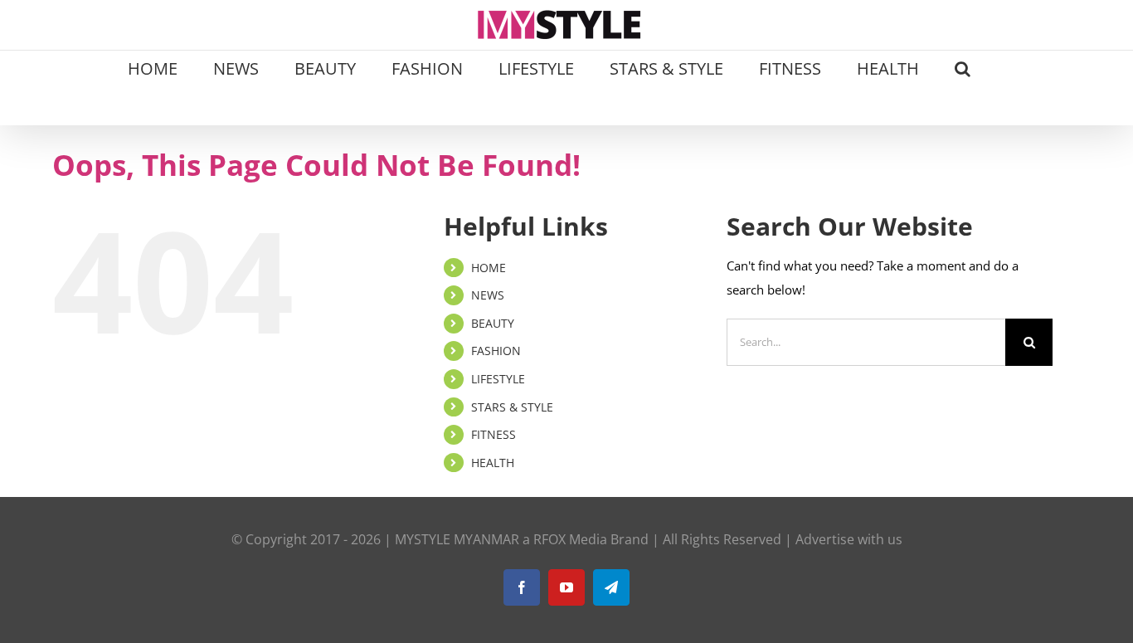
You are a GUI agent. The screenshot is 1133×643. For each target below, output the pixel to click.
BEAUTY (492, 323)
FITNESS (493, 434)
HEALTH (492, 462)
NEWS (487, 295)
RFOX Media (570, 539)
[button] (962, 67)
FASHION (496, 350)
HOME (488, 267)
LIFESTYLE (498, 379)
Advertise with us (848, 539)
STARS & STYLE (512, 407)
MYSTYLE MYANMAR (457, 539)
